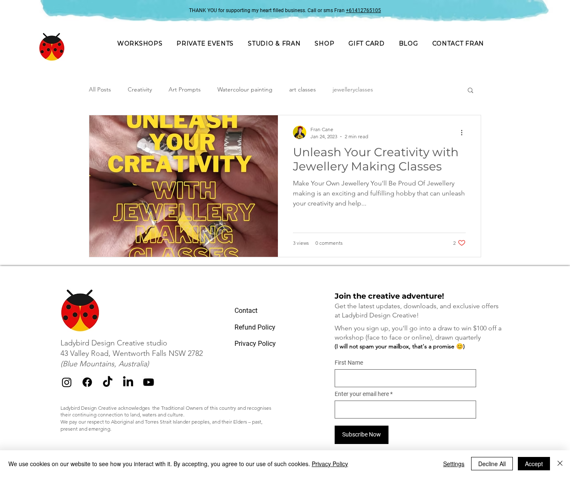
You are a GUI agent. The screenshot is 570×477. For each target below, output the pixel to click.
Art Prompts (185, 89)
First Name (349, 362)
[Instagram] (67, 382)
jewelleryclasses (353, 89)
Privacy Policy (330, 463)
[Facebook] (87, 382)
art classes (302, 89)
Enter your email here (362, 394)
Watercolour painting (244, 89)
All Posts (100, 89)
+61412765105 (363, 10)
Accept (534, 463)
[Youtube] (148, 382)
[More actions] (464, 132)
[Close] (560, 463)
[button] (205, 43)
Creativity (140, 89)
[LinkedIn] (128, 382)
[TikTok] (107, 382)
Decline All (492, 463)
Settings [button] (453, 463)
